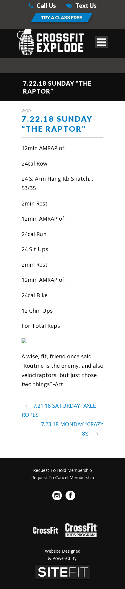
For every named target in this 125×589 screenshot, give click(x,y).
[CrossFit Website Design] (62, 571)
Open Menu (101, 42)
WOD (26, 110)
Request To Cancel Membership (62, 477)
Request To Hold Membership (62, 470)
